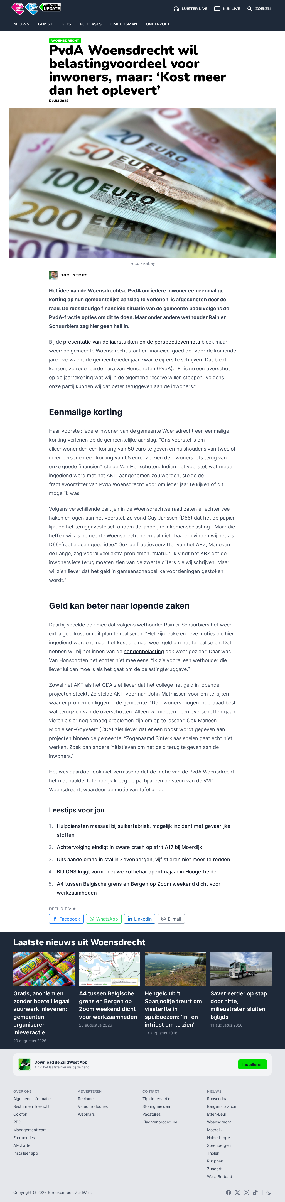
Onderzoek (158, 24)
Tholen (213, 1153)
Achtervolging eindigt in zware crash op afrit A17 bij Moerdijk (129, 847)
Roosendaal (217, 1098)
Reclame (86, 1098)
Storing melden (156, 1106)
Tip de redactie (156, 1098)
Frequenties (24, 1137)
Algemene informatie (32, 1098)
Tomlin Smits (74, 275)
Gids (66, 24)
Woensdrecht (65, 40)
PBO (17, 1122)
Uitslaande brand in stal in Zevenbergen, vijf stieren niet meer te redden (143, 859)
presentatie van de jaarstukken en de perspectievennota (131, 342)
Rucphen (215, 1161)
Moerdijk (215, 1129)
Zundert (214, 1168)
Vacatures (151, 1114)
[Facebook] (228, 1192)
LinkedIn (143, 919)
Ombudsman (123, 24)
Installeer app (25, 1153)
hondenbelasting (144, 651)
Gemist (45, 24)
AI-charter (22, 1145)
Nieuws (21, 24)
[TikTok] (255, 1192)
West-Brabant (219, 1176)
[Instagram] (246, 1192)
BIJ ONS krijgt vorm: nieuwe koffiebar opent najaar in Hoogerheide (137, 872)
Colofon (20, 1114)
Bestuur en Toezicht (31, 1106)
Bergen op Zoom (222, 1106)
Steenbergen (219, 1145)
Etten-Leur (216, 1114)
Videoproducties (93, 1106)
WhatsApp (107, 919)
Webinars (86, 1114)
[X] (237, 1192)
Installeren (252, 1064)
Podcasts (91, 24)
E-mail (174, 919)
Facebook (69, 919)
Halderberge (218, 1137)
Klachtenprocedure (159, 1122)
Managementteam (29, 1129)
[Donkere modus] (269, 1192)
